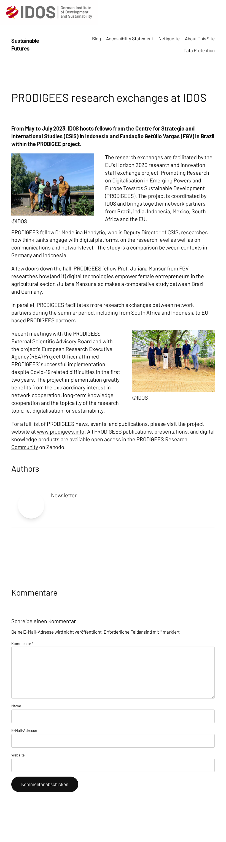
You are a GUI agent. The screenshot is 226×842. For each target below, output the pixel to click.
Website (18, 755)
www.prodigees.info (60, 431)
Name (16, 705)
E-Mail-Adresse (24, 730)
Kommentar (22, 643)
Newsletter (64, 495)
